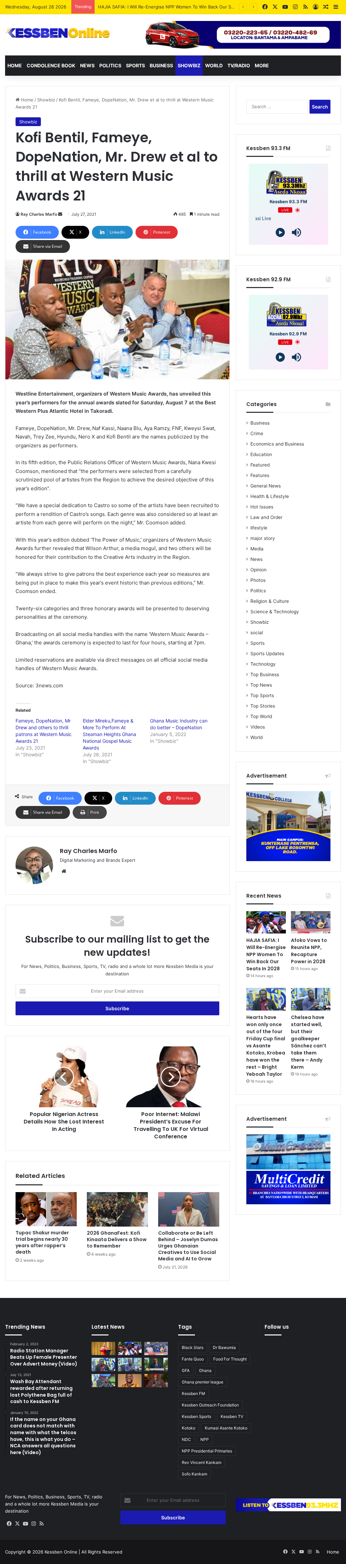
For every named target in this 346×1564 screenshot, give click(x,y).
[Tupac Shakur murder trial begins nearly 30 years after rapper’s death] (46, 1209)
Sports (135, 65)
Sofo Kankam (194, 1473)
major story (262, 538)
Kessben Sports (196, 1416)
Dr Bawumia (224, 1347)
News (87, 65)
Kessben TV (232, 1416)
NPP (204, 1439)
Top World (261, 716)
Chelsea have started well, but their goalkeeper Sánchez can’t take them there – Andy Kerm (308, 1042)
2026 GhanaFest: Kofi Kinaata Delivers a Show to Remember (117, 1239)
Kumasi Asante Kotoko (226, 1427)
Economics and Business (277, 444)
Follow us (277, 1326)
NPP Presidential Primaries (207, 1450)
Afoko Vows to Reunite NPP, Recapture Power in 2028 (155, 6)
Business (161, 65)
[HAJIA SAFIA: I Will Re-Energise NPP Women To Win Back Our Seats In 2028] (266, 922)
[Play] (280, 232)
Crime (256, 433)
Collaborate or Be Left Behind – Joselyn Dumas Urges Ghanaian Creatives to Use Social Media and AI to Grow (188, 1246)
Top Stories (262, 706)
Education (261, 454)
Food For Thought (230, 1358)
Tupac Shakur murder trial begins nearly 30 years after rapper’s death (42, 1242)
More (262, 65)
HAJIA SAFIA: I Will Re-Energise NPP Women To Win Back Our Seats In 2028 (266, 954)
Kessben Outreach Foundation (210, 1404)
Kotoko (188, 1427)
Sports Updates (267, 653)
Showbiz (189, 65)
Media (257, 548)
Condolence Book (51, 65)
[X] (17, 1524)
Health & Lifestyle (269, 496)
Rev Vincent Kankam (201, 1462)
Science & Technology (274, 611)
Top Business (264, 674)
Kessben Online (61, 1552)
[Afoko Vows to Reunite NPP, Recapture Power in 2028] (310, 922)
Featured (260, 465)
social (256, 632)
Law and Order (266, 517)
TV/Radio (238, 65)
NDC (186, 1439)
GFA (186, 1370)
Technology (263, 664)
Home (14, 65)
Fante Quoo (193, 1358)
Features (259, 475)
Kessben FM (193, 1393)
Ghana (205, 1370)
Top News (261, 685)
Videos (257, 727)
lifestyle (258, 527)
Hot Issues (261, 507)
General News (265, 486)
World (214, 65)
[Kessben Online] (57, 33)
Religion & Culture (269, 601)
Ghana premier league (202, 1381)
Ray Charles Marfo (39, 214)
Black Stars (192, 1347)
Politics (110, 65)
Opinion (258, 569)
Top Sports (262, 695)
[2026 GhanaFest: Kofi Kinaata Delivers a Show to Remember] (117, 1209)
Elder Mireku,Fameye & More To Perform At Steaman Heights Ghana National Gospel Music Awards (109, 734)
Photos (258, 580)
